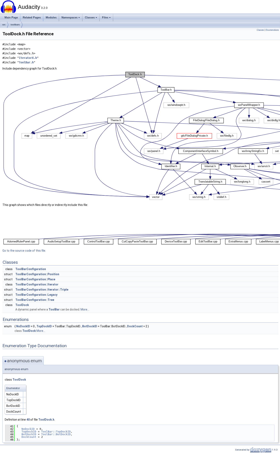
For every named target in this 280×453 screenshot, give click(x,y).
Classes (90, 17)
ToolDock (22, 305)
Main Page (11, 17)
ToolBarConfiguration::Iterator (36, 284)
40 (28, 419)
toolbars (15, 24)
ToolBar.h (26, 62)
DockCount (135, 326)
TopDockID (44, 326)
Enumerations (272, 30)
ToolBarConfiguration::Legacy (36, 294)
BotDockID (89, 326)
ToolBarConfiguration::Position (37, 274)
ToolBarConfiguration (30, 269)
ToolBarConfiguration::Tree (34, 299)
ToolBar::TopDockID (56, 431)
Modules (51, 17)
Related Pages (32, 17)
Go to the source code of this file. (24, 250)
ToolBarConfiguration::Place (35, 279)
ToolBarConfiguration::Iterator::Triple (41, 289)
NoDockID (23, 326)
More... (85, 309)
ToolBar (54, 309)
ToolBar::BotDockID (56, 434)
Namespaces (69, 17)
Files (105, 17)
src (4, 24)
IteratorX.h (28, 57)
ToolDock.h (46, 419)
